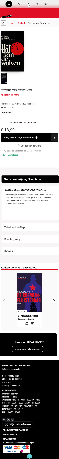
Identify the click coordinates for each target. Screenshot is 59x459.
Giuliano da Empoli (11, 95)
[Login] (37, 4)
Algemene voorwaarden (15, 430)
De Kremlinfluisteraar (28, 315)
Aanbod (21, 23)
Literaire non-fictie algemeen (27, 349)
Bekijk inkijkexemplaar (24, 122)
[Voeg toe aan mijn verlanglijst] (54, 137)
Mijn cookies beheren (20, 424)
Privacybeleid (10, 434)
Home (12, 23)
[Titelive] (29, 456)
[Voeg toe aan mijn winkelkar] (26, 323)
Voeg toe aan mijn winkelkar (18, 137)
